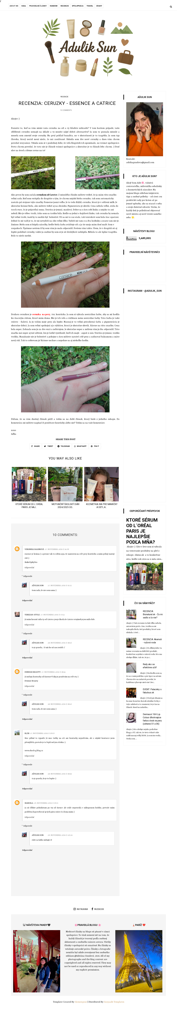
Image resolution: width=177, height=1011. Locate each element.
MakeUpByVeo (31, 562)
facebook (99, 909)
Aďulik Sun (38, 585)
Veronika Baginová (34, 549)
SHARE (37, 446)
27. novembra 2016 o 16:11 (60, 585)
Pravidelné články (38, 6)
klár (27, 733)
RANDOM (53, 6)
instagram (82, 909)
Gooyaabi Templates (114, 1002)
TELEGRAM (65, 446)
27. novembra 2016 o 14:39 (57, 549)
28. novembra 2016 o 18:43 (60, 643)
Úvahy (99, 6)
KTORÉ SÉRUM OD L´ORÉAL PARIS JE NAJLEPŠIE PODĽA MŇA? (142, 531)
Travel (90, 6)
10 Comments (66, 110)
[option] (29, 488)
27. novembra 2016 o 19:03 (42, 733)
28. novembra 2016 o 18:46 (60, 774)
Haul (23, 6)
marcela (29, 803)
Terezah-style (32, 615)
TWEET (50, 446)
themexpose (81, 1002)
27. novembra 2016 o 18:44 (53, 672)
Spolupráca (77, 6)
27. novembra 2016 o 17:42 (53, 615)
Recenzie (65, 6)
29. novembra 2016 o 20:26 (60, 835)
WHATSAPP (81, 446)
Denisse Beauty (33, 672)
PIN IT (96, 446)
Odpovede (27, 576)
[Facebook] (9, 7)
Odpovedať (29, 568)
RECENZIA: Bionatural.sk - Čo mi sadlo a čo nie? (153, 614)
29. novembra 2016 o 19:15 (46, 803)
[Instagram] (13, 7)
